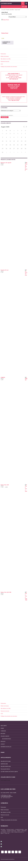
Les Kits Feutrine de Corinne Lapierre (9, 771)
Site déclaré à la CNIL (6, 58)
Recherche (4, 117)
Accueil (3, 9)
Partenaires (3, 53)
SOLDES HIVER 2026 (6, 766)
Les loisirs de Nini (6, 3)
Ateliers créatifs (5, 736)
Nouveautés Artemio (5, 769)
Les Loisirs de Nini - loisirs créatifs (8, 792)
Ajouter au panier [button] (6, 42)
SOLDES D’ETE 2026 (5, 761)
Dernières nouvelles (6, 746)
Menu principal (26, 3)
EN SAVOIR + (13, 91)
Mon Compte (4, 725)
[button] (23, 6)
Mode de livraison (5, 56)
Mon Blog (3, 741)
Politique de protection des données (9, 66)
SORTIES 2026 (4, 763)
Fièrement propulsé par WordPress (7, 859)
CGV (2, 64)
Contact (3, 744)
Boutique (3, 733)
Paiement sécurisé (5, 61)
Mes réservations (6, 738)
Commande (3, 730)
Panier (2, 728)
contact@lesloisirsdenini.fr (7, 796)
